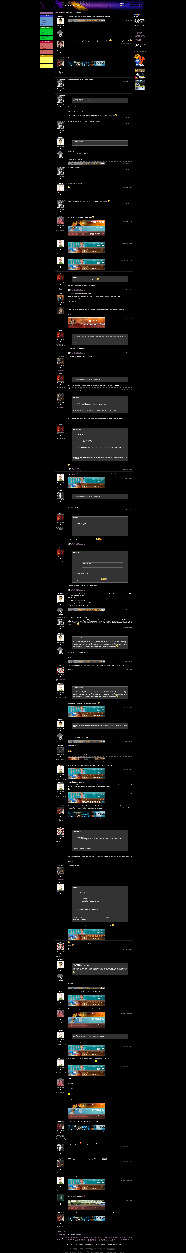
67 (97, 1239)
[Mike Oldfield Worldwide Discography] (139, 21)
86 (132, 1239)
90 (80, 1240)
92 (84, 1240)
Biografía (43, 64)
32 (111, 1237)
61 (86, 1239)
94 (88, 1240)
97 (93, 1240)
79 (119, 1239)
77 (115, 1239)
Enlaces (43, 24)
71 (104, 1239)
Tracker (43, 38)
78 (117, 1239)
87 (75, 1240)
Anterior (57, 1237)
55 (75, 1239)
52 (70, 1239)
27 (102, 1237)
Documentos (44, 20)
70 (103, 1239)
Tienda (42, 50)
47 (61, 1239)
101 (102, 1240)
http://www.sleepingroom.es (78, 290)
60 (84, 1239)
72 (106, 1239)
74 (110, 1239)
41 (128, 1237)
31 (109, 1237)
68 (99, 1239)
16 (82, 1237)
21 (91, 1237)
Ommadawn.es (60, 370)
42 (129, 1237)
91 (82, 1240)
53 (72, 1239)
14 (78, 1237)
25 (98, 1237)
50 (66, 1239)
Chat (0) (43, 52)
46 (59, 1239)
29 (106, 1237)
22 (93, 1237)
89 (79, 1240)
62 (88, 1239)
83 (126, 1239)
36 (118, 1237)
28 (104, 1237)
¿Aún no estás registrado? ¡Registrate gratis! (139, 34)
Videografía (44, 60)
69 (101, 1239)
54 (73, 1239)
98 (95, 1240)
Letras (42, 62)
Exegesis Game (45, 36)
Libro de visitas (45, 44)
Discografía (44, 58)
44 (55, 1239)
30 (107, 1237)
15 (80, 1237)
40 (126, 1237)
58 (81, 1239)
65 (94, 1239)
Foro (42, 46)
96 (91, 1240)
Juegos (64, 12)
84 (128, 1239)
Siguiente (110, 1240)
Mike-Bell (99, 1249)
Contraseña (124, 5)
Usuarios (43, 48)
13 (76, 1237)
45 (57, 1239)
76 (114, 1239)
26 (100, 1237)
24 (97, 1237)
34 (115, 1237)
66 (95, 1239)
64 (92, 1239)
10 (71, 1237)
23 (95, 1237)
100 (99, 1240)
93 (86, 1240)
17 (84, 1237)
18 (86, 1237)
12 (75, 1237)
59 (83, 1239)
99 (97, 1240)
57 (79, 1239)
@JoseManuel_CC (77, 289)
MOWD (43, 66)
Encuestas (43, 22)
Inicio (43, 13)
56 (77, 1239)
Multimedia (43, 30)
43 (131, 1237)
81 (123, 1239)
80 (121, 1239)
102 (104, 1240)
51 (68, 1239)
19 (87, 1237)
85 (130, 1239)
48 (62, 1239)
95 (90, 1240)
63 (90, 1239)
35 (117, 1237)
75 (112, 1239)
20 (89, 1237)
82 (125, 1239)
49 (64, 1239)
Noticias (43, 18)
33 (113, 1237)
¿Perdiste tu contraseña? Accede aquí (138, 39)
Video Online (44, 34)
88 (77, 1240)
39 (124, 1237)
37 (120, 1237)
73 (108, 1239)
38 (122, 1237)
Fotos (42, 32)
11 (73, 1237)
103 (107, 1240)
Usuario (123, 3)
